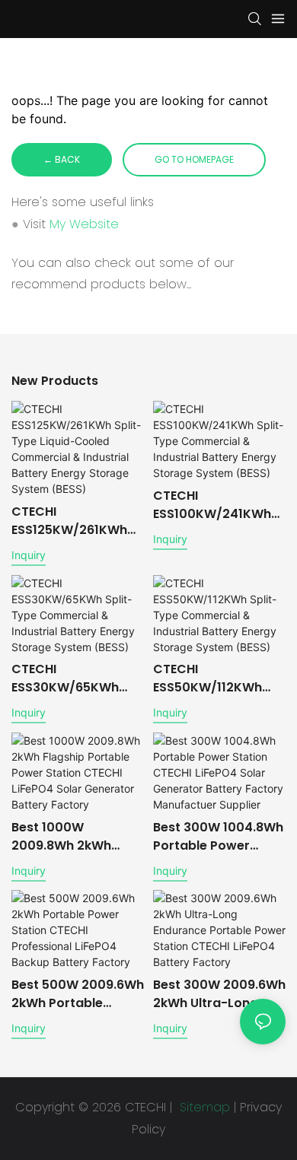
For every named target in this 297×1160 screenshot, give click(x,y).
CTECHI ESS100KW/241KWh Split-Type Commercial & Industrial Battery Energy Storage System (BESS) (212, 505)
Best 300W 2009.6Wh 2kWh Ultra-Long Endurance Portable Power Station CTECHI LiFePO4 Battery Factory (219, 994)
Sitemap (203, 1107)
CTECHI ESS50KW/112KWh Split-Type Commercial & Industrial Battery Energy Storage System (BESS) (207, 678)
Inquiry (28, 554)
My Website (84, 224)
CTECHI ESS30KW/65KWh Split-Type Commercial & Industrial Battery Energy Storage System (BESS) (65, 678)
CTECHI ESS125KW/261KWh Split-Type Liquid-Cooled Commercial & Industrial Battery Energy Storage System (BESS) (74, 521)
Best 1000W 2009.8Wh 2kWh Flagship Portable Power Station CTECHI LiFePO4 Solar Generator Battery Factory (66, 836)
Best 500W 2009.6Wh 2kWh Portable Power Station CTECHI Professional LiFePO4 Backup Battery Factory (77, 994)
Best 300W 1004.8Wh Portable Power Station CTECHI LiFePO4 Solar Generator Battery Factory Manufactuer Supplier (218, 836)
